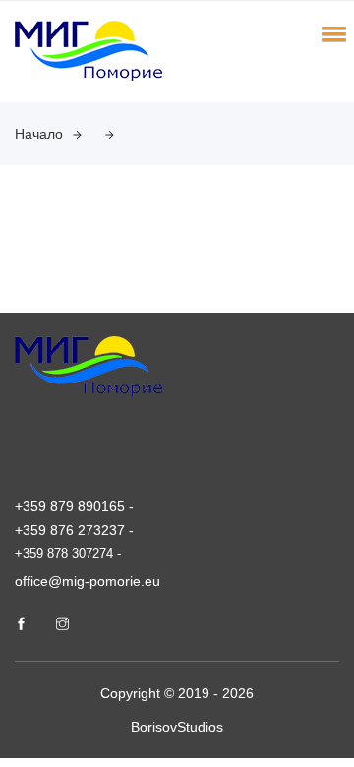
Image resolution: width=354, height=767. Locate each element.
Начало (39, 134)
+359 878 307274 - (68, 553)
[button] (330, 33)
